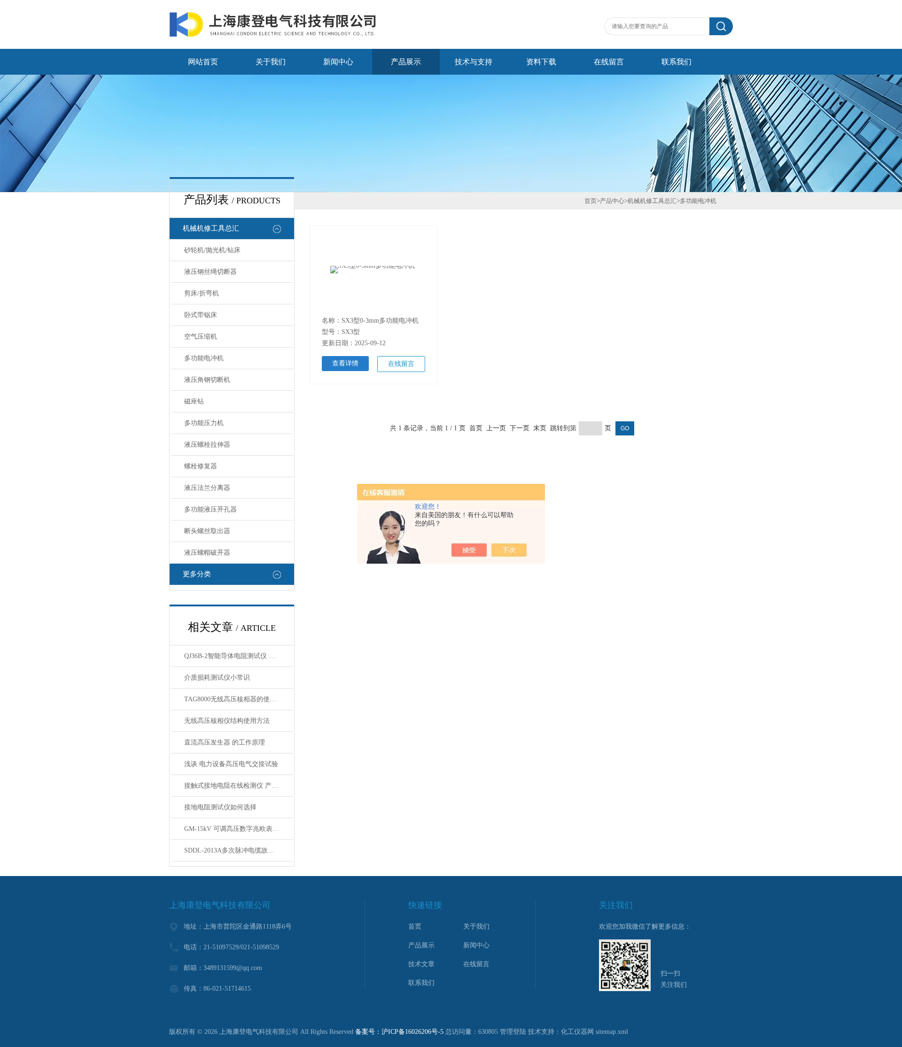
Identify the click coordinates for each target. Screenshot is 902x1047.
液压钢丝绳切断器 (210, 271)
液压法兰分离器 (207, 487)
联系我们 (676, 62)
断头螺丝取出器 (207, 531)
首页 (590, 200)
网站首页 (203, 62)
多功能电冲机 (204, 358)
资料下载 (541, 62)
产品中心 (612, 200)
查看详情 (345, 363)
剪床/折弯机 (201, 293)
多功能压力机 (204, 423)
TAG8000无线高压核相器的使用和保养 (238, 699)
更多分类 (197, 574)
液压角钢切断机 (207, 379)
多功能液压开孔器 (210, 509)
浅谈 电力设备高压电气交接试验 (231, 764)
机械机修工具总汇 (211, 228)
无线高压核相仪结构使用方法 (227, 720)
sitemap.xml (612, 1031)
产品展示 (406, 62)
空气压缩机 (200, 336)
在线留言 (609, 62)
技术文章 (421, 964)
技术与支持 (473, 62)
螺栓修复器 (200, 466)
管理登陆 (513, 1031)
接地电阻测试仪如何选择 (220, 807)
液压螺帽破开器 (207, 552)
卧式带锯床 (200, 314)
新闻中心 (338, 62)
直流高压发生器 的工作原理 (224, 742)
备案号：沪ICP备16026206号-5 (399, 1031)
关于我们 (271, 62)
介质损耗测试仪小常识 (217, 677)
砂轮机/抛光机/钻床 (212, 250)
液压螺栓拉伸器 (207, 444)
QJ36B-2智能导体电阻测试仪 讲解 (233, 655)
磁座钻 (194, 401)
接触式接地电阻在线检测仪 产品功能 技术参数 (238, 785)
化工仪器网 (577, 1031)
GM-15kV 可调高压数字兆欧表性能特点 (238, 828)
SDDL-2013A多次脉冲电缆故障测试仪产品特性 (238, 850)
